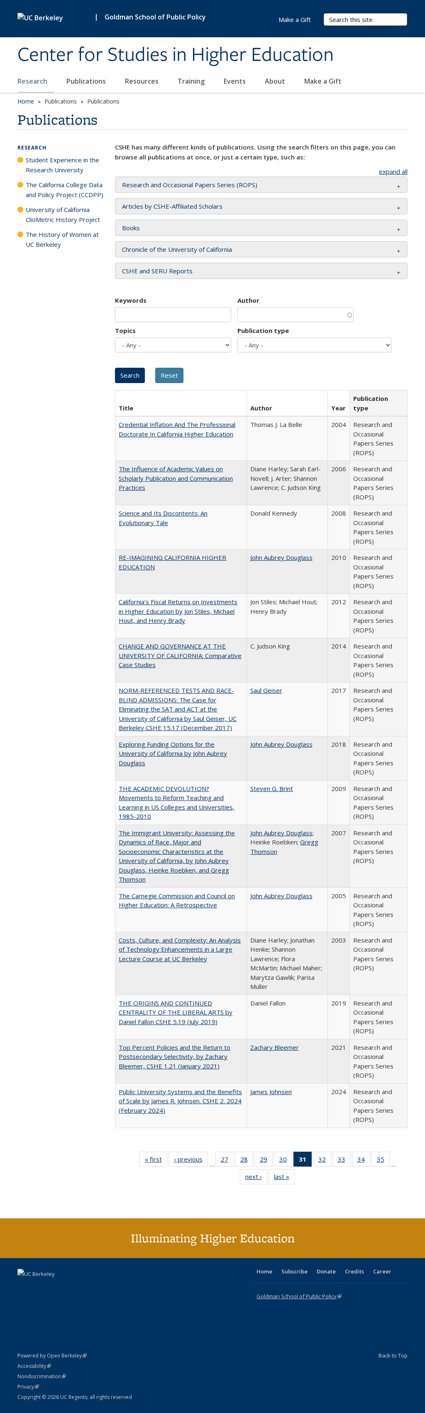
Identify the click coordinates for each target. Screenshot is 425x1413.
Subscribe (294, 1271)
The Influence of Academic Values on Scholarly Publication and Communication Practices (176, 478)
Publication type (263, 330)
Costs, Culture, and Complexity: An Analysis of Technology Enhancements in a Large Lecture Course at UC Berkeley (180, 949)
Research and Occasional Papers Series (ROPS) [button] (189, 185)
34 (363, 1161)
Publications (86, 81)
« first (156, 1161)
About (276, 81)
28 (246, 1161)
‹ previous (191, 1161)
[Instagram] (73, 1288)
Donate (326, 1271)
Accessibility (34, 1366)
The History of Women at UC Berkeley (62, 239)
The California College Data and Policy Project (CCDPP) (64, 190)
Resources (142, 81)
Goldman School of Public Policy (155, 17)
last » (284, 1178)
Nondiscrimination (41, 1376)
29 (266, 1161)
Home (25, 101)
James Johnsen (271, 1091)
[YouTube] (57, 1288)
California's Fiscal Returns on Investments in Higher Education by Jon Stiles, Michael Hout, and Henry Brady (178, 611)
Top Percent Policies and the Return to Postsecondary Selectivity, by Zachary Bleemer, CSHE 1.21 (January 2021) (174, 1056)
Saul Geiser (266, 690)
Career (382, 1271)
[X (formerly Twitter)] (25, 1288)
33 (344, 1161)
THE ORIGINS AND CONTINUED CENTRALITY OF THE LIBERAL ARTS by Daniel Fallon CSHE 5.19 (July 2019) (175, 1012)
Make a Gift (323, 81)
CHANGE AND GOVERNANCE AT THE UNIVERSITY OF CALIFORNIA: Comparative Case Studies (180, 655)
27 (227, 1161)
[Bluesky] (89, 1288)
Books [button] (131, 228)
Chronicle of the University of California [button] (177, 249)
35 (383, 1161)
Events (235, 81)
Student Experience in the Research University (62, 165)
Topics (125, 330)
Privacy (28, 1386)
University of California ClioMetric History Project (63, 214)
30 (285, 1161)
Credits (354, 1271)
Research (33, 81)
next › (256, 1178)
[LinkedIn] (41, 1288)
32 (324, 1161)
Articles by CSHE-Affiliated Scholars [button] (172, 206)
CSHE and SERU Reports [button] (157, 271)
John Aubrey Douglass (281, 557)
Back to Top (393, 1355)
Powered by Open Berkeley (52, 1355)
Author (248, 300)
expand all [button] (393, 171)
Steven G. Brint (271, 788)
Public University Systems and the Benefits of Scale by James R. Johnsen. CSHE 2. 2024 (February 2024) (180, 1100)
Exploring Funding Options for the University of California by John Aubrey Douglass (173, 753)
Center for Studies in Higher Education (175, 55)
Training (192, 81)
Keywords (131, 300)
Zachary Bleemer (274, 1047)
